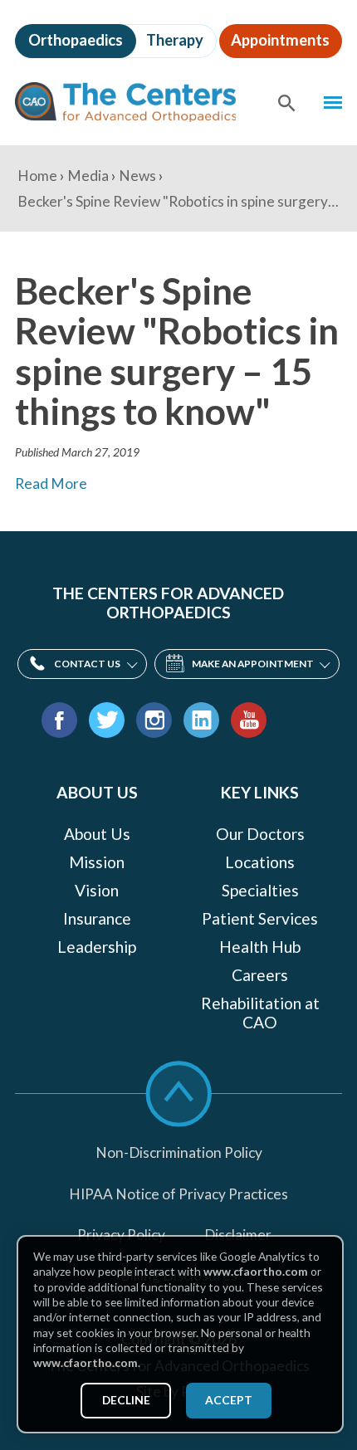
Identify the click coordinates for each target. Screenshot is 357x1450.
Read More (51, 483)
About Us (97, 834)
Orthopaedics (75, 40)
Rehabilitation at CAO (260, 1013)
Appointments (280, 40)
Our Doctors (260, 834)
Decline (126, 1400)
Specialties (260, 890)
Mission (97, 862)
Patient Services (260, 919)
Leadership (96, 947)
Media (88, 175)
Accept (228, 1400)
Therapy (174, 40)
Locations (260, 862)
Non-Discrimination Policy (178, 1152)
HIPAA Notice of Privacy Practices (178, 1194)
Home (37, 175)
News (137, 175)
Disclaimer (237, 1234)
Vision (97, 890)
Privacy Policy (121, 1234)
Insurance (97, 919)
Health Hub (260, 947)
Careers (260, 975)
